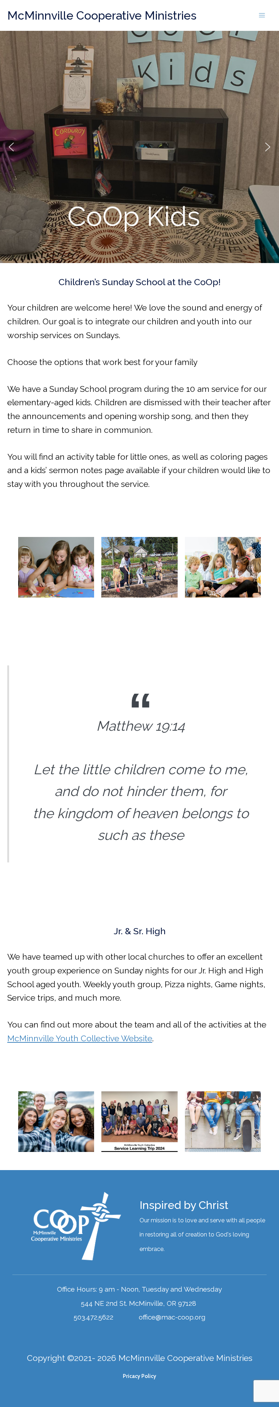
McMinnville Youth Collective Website (79, 1038)
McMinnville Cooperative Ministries (102, 15)
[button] (11, 147)
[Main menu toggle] (262, 15)
